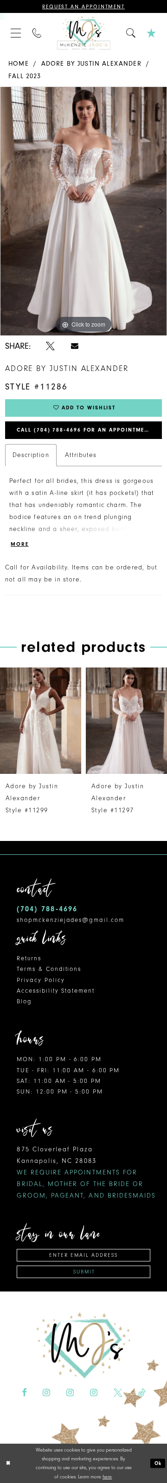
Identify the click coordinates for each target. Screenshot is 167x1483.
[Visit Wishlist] (151, 33)
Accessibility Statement (55, 990)
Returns (29, 958)
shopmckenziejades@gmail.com (70, 919)
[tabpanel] (83, 211)
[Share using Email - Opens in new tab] (75, 346)
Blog (24, 1001)
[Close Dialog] (8, 1463)
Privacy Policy (40, 979)
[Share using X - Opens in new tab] (50, 346)
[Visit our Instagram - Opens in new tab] (46, 1393)
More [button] (20, 544)
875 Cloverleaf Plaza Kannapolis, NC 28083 (86, 1172)
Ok (158, 1463)
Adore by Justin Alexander (91, 64)
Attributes (81, 455)
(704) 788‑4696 (47, 908)
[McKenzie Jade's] (83, 33)
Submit (84, 1272)
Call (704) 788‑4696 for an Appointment (84, 430)
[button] (16, 33)
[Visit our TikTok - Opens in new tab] (142, 1393)
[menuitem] (16, 33)
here (107, 1477)
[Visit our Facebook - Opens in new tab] (24, 1393)
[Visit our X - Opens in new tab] (118, 1393)
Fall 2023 (24, 76)
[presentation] (55, 720)
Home (18, 64)
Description (31, 455)
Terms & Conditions (49, 968)
